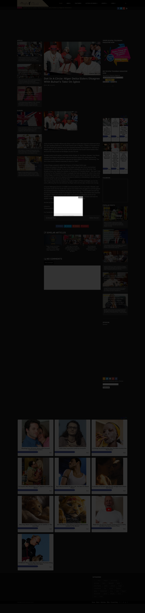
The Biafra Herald (70, 215)
